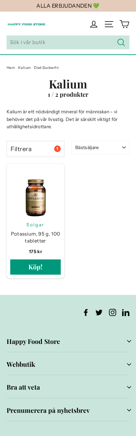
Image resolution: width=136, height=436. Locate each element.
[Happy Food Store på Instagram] (112, 312)
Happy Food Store (33, 341)
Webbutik (21, 364)
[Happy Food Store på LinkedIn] (125, 312)
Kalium (24, 67)
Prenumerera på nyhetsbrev (48, 410)
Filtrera (34, 149)
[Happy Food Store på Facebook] (85, 312)
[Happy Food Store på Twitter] (99, 312)
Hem (11, 67)
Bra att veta (23, 387)
